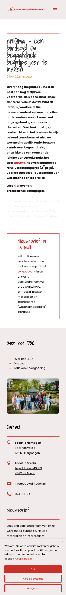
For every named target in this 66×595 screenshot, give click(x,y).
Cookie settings (33, 578)
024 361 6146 (23, 494)
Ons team (20, 363)
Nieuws (28, 77)
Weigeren (33, 588)
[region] (33, 567)
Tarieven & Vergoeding (29, 368)
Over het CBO (23, 359)
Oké (33, 569)
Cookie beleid (23, 558)
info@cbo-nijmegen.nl (30, 484)
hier (17, 186)
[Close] (62, 542)
